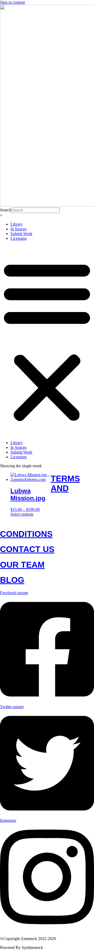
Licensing (18, 238)
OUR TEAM (22, 564)
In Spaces (18, 229)
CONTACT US (27, 549)
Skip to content (12, 2)
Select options (21, 514)
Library (16, 224)
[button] (47, 340)
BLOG (12, 580)
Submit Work (21, 233)
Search (5, 210)
